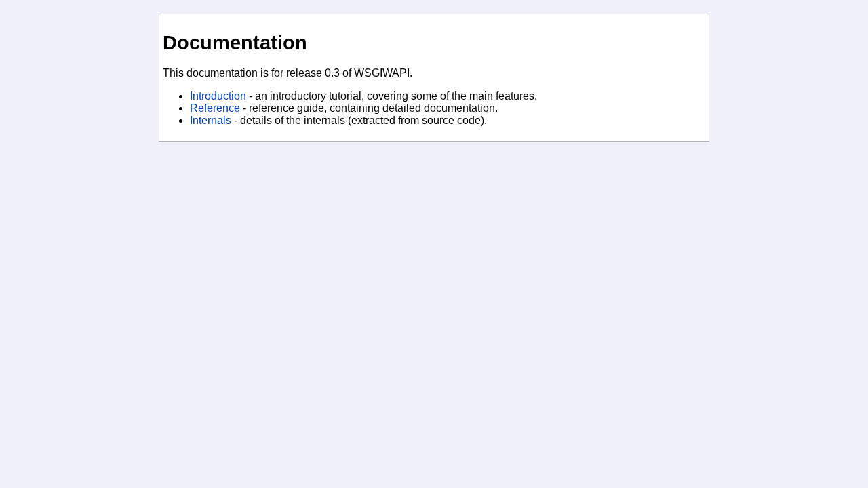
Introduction (218, 96)
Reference (215, 108)
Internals (210, 120)
